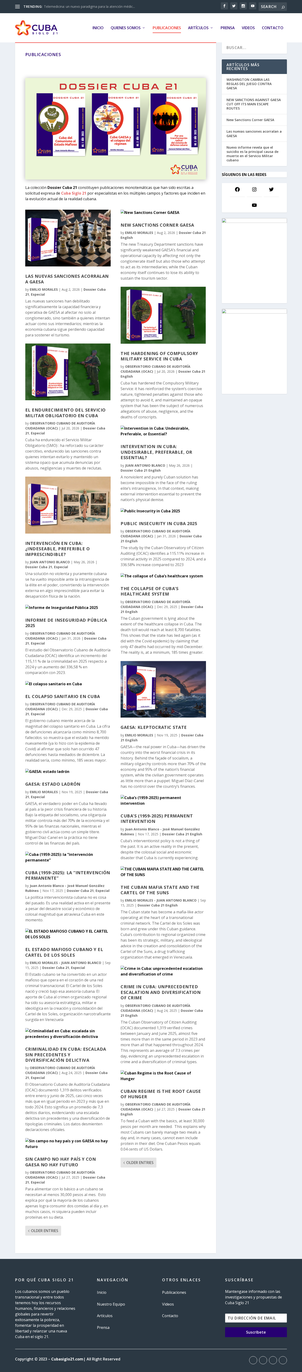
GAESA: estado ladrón (52, 784)
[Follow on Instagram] (273, 1360)
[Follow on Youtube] (283, 1360)
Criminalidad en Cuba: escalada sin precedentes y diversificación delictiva (65, 1054)
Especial (38, 294)
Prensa (228, 28)
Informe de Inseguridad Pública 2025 (66, 622)
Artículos (198, 28)
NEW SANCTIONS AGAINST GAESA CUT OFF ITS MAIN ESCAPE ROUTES (253, 104)
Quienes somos (126, 28)
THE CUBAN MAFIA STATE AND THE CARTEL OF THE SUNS (160, 889)
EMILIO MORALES (44, 289)
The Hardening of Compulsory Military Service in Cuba (159, 356)
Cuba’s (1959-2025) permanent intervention (157, 818)
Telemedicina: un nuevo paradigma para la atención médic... (89, 6)
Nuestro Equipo (111, 1304)
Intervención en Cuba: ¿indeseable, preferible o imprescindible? (57, 548)
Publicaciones (167, 28)
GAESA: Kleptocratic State (154, 727)
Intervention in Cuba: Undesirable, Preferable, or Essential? (156, 452)
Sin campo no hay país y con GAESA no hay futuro (60, 1161)
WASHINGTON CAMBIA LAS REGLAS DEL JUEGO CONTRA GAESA (249, 83)
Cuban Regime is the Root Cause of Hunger (161, 1093)
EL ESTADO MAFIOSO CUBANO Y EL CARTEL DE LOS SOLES (64, 952)
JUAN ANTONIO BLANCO (50, 562)
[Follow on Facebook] (253, 1360)
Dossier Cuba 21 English (141, 470)
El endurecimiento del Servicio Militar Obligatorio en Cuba (65, 412)
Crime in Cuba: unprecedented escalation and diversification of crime (161, 992)
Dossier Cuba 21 (38, 567)
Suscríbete (256, 1332)
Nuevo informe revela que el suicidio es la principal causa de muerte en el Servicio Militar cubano (252, 154)
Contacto (272, 28)
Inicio (98, 28)
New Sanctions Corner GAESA (157, 225)
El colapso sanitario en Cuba (62, 696)
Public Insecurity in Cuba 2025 (159, 523)
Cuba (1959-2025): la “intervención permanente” (67, 875)
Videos (248, 28)
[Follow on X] (263, 1360)
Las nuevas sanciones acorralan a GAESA (67, 278)
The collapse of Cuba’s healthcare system (149, 591)
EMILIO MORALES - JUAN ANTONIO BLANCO (65, 962)
